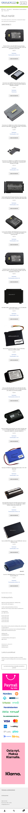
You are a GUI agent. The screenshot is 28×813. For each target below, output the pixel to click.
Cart (21, 810)
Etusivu (4, 9)
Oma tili (4, 811)
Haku (14, 811)
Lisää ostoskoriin (14, 58)
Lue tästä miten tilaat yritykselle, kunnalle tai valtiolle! (14, 667)
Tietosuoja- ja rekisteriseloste (8, 790)
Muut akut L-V (9, 9)
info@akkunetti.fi (5, 634)
